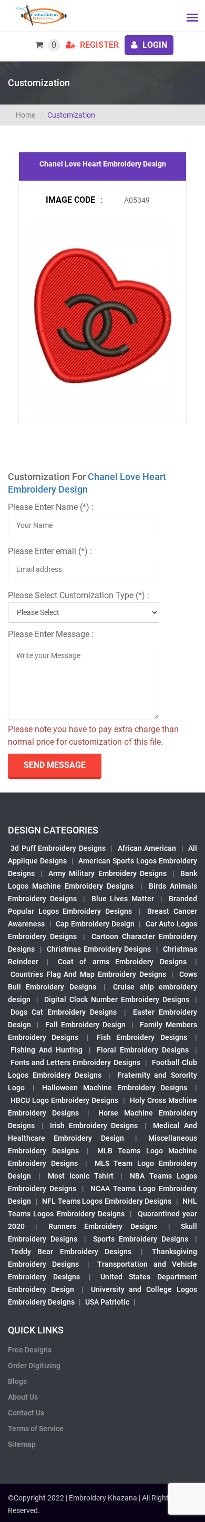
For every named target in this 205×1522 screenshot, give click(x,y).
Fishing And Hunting (47, 1050)
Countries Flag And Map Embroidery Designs (88, 974)
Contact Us (26, 1413)
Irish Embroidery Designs (94, 1125)
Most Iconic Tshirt (81, 1176)
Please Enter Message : (51, 634)
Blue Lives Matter (123, 898)
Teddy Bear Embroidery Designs (71, 1251)
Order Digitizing (34, 1365)
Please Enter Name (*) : (51, 507)
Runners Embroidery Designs (103, 1226)
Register (98, 45)
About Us (23, 1397)
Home (25, 115)
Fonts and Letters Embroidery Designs (75, 1062)
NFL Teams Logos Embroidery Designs (106, 1201)
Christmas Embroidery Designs (99, 949)
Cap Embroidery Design (95, 924)
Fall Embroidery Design (85, 1024)
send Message (55, 765)
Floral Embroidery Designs (143, 1050)
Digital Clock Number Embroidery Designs (116, 999)
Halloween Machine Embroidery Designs (114, 1087)
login (153, 45)
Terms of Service (36, 1428)
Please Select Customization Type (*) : (78, 595)
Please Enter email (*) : (50, 551)
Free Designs (30, 1350)
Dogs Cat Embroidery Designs (64, 1012)
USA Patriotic (107, 1302)
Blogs (17, 1381)
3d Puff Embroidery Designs (58, 848)
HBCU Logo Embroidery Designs (64, 1100)
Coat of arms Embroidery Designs (122, 961)
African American (147, 848)
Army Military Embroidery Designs (107, 873)
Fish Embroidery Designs (142, 1037)
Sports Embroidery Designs (140, 1239)
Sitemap (22, 1444)
